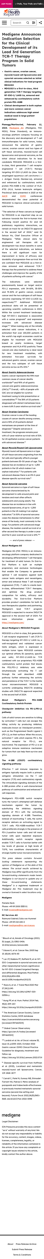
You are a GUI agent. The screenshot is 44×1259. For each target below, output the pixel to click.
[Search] (28, 22)
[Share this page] (40, 22)
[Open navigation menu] (4, 22)
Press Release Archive (26, 1244)
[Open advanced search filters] (34, 22)
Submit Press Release (22, 1249)
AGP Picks (6, 4)
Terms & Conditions (22, 1255)
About (10, 1244)
